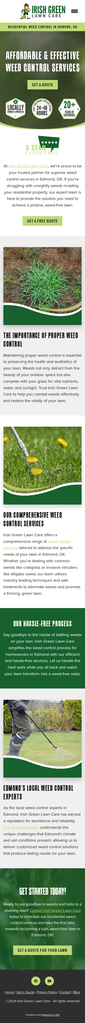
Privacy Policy (47, 992)
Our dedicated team (21, 827)
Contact (65, 992)
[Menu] (74, 11)
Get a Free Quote (42, 221)
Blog (76, 992)
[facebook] (35, 981)
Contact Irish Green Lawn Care (55, 910)
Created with (43, 1015)
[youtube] (49, 981)
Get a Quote (42, 85)
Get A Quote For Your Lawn (42, 950)
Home (9, 992)
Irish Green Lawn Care (28, 166)
